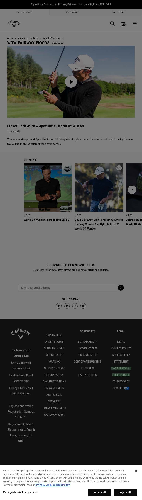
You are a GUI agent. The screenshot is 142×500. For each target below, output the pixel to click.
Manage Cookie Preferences (20, 492)
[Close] (136, 471)
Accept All (99, 492)
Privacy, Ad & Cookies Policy (53, 485)
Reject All (125, 492)
